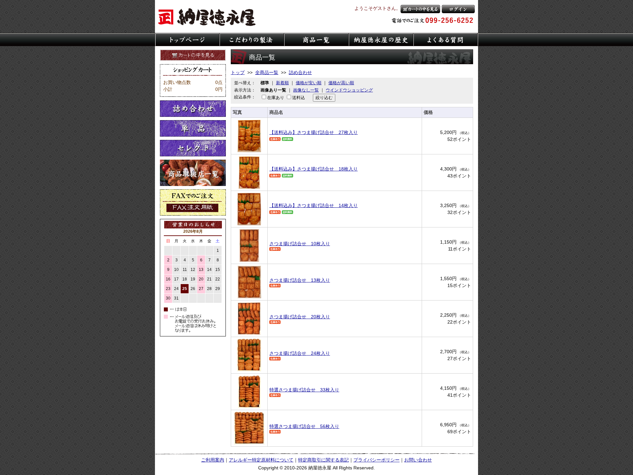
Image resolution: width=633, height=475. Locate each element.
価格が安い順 (308, 82)
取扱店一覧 (193, 173)
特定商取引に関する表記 (323, 459)
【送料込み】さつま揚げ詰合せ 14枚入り (313, 205)
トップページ (187, 39)
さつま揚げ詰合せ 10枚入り (299, 243)
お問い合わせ (418, 459)
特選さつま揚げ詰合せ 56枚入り (304, 426)
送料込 (298, 97)
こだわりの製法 (252, 39)
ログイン (458, 9)
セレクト (193, 148)
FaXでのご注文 (193, 202)
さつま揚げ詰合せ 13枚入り (299, 280)
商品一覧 (316, 39)
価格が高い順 (341, 82)
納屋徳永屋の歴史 (381, 39)
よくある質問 (445, 39)
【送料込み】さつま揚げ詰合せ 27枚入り (313, 132)
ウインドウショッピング (349, 90)
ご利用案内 (212, 459)
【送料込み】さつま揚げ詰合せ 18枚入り (313, 169)
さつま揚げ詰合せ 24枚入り (299, 353)
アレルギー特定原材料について (261, 459)
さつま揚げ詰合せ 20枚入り (299, 316)
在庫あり (275, 97)
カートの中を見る (420, 9)
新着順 (282, 82)
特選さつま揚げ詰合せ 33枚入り (304, 389)
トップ (238, 72)
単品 (193, 128)
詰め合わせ (193, 108)
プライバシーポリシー (376, 459)
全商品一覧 (266, 72)
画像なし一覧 (306, 90)
